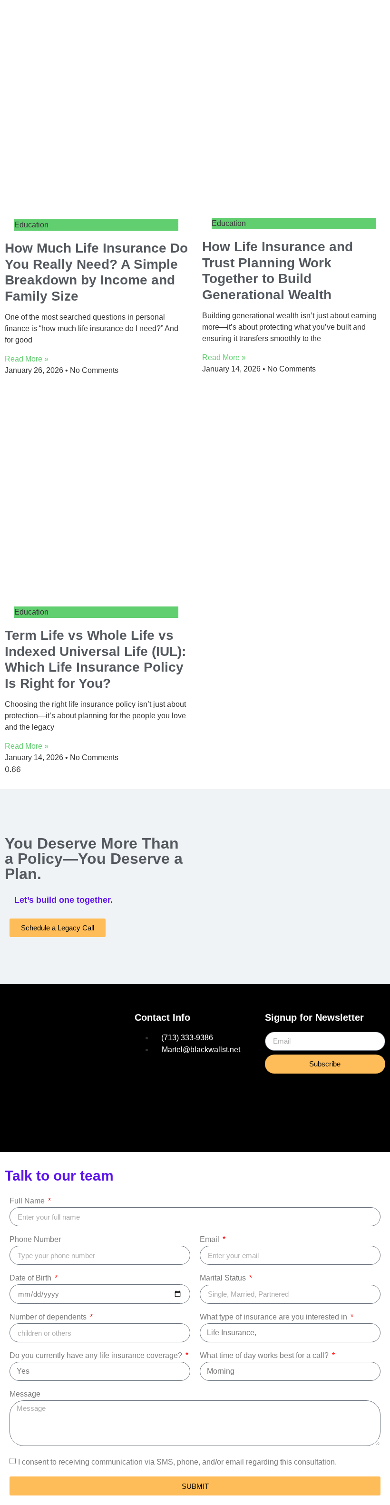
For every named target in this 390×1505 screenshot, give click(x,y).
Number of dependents (49, 1317)
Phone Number (35, 1239)
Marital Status (224, 1278)
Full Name (28, 1201)
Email (210, 1239)
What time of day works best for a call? (265, 1355)
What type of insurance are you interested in (274, 1317)
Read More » (27, 359)
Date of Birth (31, 1278)
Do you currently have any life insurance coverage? (97, 1355)
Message (25, 1394)
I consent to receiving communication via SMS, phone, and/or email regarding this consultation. (177, 1462)
